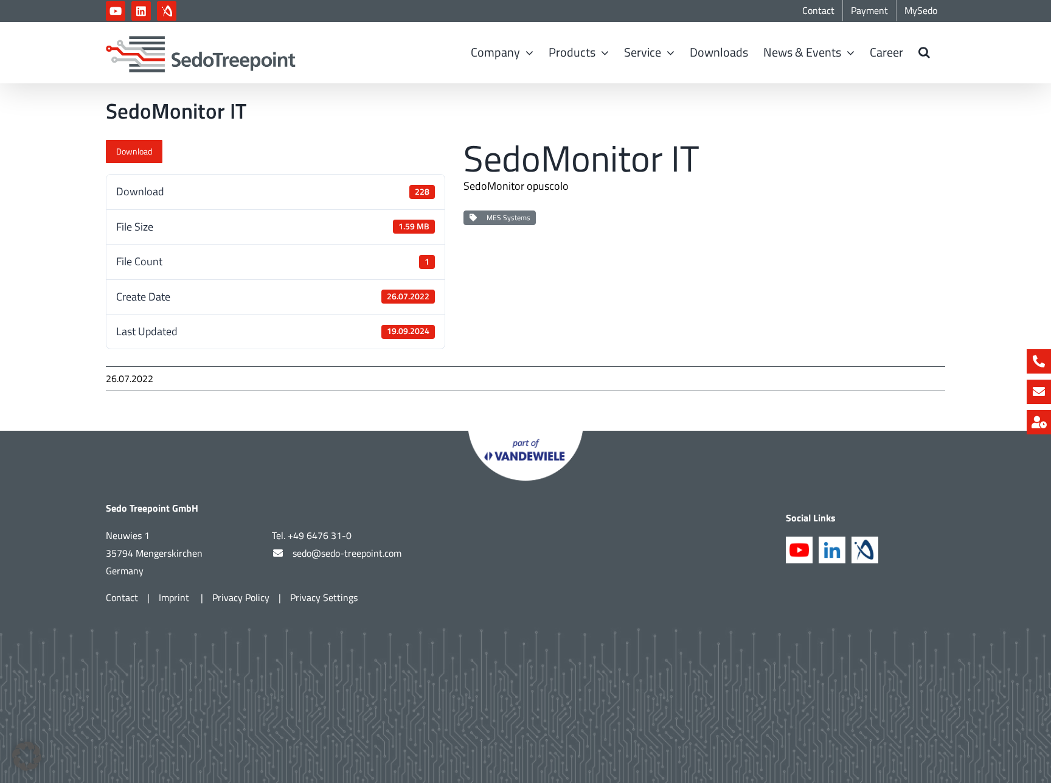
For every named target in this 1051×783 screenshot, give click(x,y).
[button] (924, 52)
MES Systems (506, 217)
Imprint (175, 597)
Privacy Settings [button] (324, 597)
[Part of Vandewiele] (525, 436)
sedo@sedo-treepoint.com (347, 553)
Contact (122, 597)
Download (134, 151)
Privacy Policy (240, 597)
